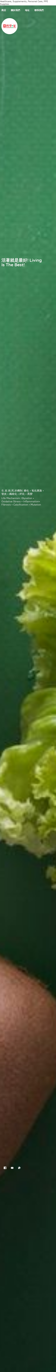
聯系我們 (39, 10)
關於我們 (15, 10)
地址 (27, 10)
